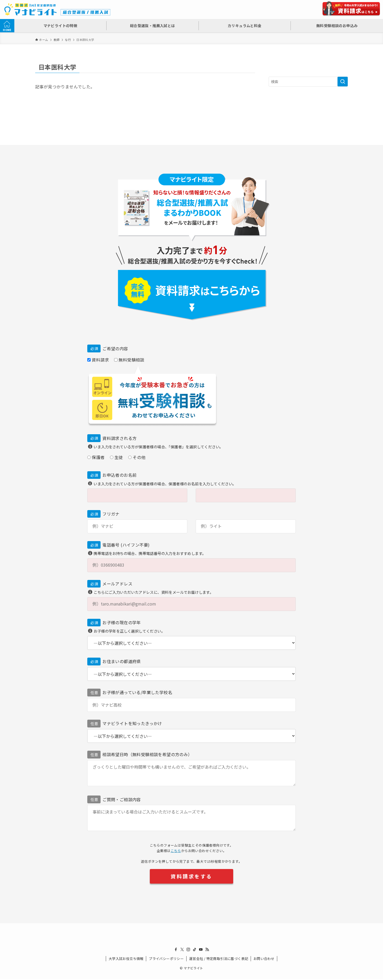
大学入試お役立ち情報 (126, 958)
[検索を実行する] (342, 82)
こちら (176, 850)
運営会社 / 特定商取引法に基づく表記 (218, 958)
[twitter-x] (182, 949)
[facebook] (176, 949)
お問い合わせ (264, 958)
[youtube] (201, 949)
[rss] (207, 949)
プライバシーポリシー (166, 958)
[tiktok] (194, 949)
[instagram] (188, 949)
